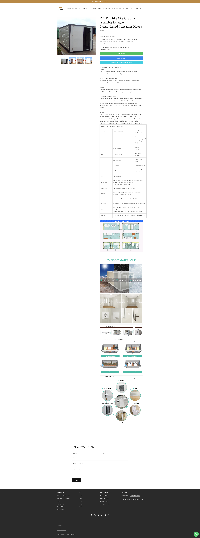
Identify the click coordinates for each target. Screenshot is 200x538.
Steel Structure (61, 504)
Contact (81, 504)
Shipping (102, 36)
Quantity (102, 30)
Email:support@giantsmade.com (121, 62)
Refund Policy (104, 501)
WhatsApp (121, 53)
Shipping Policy (104, 498)
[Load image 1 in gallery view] (64, 60)
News (80, 506)
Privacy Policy (104, 496)
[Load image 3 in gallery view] (80, 60)
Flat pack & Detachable (63, 498)
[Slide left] (58, 60)
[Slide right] (94, 60)
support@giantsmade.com (134, 499)
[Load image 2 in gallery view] (72, 60)
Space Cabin (60, 506)
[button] (74, 8)
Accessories (60, 509)
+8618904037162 (135, 496)
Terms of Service (105, 504)
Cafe (58, 501)
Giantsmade (63, 534)
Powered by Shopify (71, 534)
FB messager (121, 58)
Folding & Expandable (63, 496)
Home (80, 498)
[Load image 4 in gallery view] (88, 60)
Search (81, 496)
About (80, 501)
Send (76, 480)
